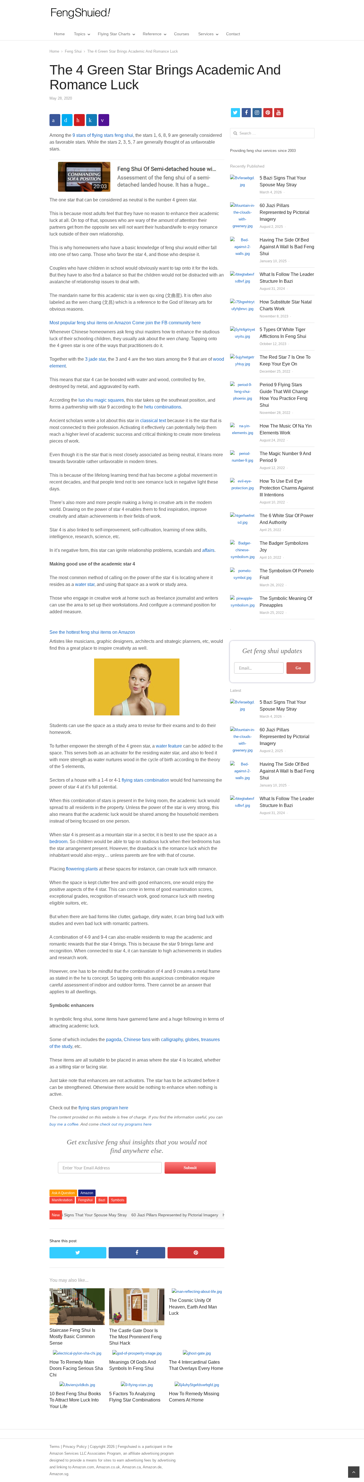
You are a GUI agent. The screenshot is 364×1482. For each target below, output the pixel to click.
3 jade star (95, 359)
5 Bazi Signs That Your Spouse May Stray (89, 1215)
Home (59, 34)
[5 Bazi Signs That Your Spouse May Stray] (242, 178)
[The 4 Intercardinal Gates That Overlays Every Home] (197, 1353)
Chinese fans (137, 1039)
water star (84, 584)
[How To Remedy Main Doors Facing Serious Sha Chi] (77, 1353)
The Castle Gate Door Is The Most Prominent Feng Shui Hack (135, 1337)
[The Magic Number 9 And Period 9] (242, 453)
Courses (181, 34)
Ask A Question (63, 1193)
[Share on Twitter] (67, 120)
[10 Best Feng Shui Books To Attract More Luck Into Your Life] (77, 1385)
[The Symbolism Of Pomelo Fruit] (242, 571)
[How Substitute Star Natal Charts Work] (242, 302)
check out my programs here (126, 1124)
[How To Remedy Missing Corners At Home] (197, 1385)
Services (206, 34)
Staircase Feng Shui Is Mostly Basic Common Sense (72, 1336)
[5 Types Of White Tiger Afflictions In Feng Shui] (242, 329)
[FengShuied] (80, 13)
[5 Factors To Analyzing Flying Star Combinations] (137, 1385)
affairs (208, 550)
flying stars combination (145, 780)
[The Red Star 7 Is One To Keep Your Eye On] (242, 357)
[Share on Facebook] (54, 120)
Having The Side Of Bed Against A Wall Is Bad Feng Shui (287, 247)
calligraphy (172, 1039)
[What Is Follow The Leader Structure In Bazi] (242, 274)
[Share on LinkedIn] (91, 120)
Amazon (86, 1193)
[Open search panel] (309, 34)
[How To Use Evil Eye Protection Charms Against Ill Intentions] (242, 481)
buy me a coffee (63, 1124)
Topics (79, 34)
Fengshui (85, 1200)
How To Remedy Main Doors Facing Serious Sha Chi (76, 1368)
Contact (233, 34)
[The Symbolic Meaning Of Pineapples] (242, 598)
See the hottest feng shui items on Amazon (92, 632)
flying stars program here (103, 1107)
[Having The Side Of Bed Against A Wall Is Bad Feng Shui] (242, 240)
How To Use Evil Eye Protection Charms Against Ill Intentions (286, 488)
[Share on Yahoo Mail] (103, 120)
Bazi (101, 1200)
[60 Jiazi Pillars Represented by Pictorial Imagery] (242, 205)
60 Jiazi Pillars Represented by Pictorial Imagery (174, 1215)
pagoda (113, 1039)
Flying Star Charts (114, 34)
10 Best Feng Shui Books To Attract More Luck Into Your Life (75, 1400)
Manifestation (62, 1200)
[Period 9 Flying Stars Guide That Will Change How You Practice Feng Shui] (242, 385)
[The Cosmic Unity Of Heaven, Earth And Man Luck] (197, 1291)
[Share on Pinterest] (79, 120)
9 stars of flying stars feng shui (103, 135)
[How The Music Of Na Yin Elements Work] (242, 426)
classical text (153, 420)
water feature (169, 746)
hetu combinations (162, 406)
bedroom (58, 841)
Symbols (117, 1200)
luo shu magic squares (101, 400)
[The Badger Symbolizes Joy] (242, 543)
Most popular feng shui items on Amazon (90, 322)
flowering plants (82, 868)
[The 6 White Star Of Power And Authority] (242, 515)
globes (192, 1039)
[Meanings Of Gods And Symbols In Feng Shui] (137, 1353)
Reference (152, 34)
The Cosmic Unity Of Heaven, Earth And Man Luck (193, 1307)
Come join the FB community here (166, 322)
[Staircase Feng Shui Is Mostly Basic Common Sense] (77, 1291)
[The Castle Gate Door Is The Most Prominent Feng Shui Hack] (136, 1291)
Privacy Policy (75, 1446)
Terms (54, 1446)
